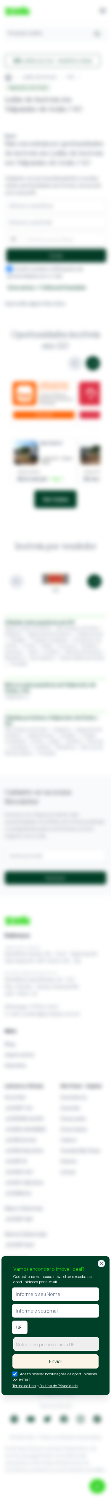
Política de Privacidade (58, 1385)
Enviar (55, 1361)
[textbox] (56, 1344)
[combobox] (56, 1344)
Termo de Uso (24, 1385)
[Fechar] (101, 1263)
